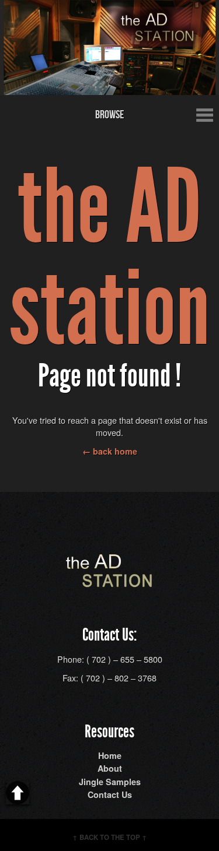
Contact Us (110, 794)
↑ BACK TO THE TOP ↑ (109, 837)
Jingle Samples (110, 781)
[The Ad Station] (110, 581)
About (110, 768)
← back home (109, 451)
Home (109, 755)
